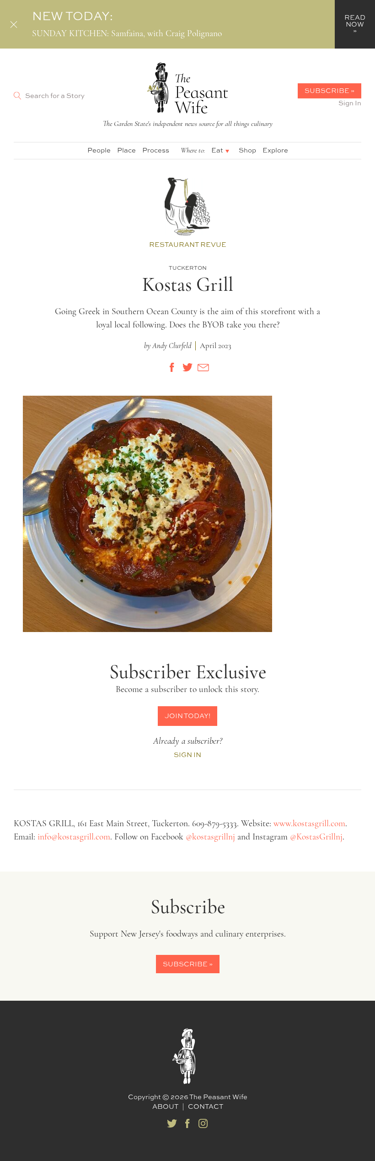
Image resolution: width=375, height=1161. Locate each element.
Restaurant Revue (187, 244)
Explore (275, 150)
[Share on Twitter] (187, 367)
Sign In (349, 102)
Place (126, 150)
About (165, 1106)
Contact (205, 1106)
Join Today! (187, 715)
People (99, 150)
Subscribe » (329, 90)
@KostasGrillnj (316, 837)
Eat (217, 150)
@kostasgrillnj (210, 837)
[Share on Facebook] (172, 367)
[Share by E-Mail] (203, 367)
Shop (247, 150)
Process (155, 150)
